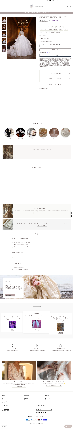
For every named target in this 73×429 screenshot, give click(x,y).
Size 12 (66, 27)
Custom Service (63, 9)
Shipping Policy (47, 395)
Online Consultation (18, 0)
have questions (55, 81)
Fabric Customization (55, 73)
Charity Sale (25, 402)
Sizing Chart (25, 396)
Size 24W (42, 32)
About (3, 0)
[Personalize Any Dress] (19, 370)
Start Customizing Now (19, 386)
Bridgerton (18, 9)
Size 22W (66, 29)
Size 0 (41, 27)
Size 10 (61, 27)
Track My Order (12, 0)
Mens (45, 9)
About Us (3, 395)
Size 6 (53, 27)
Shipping (40, 21)
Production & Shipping (55, 78)
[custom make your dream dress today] (54, 370)
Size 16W (50, 29)
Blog (2, 399)
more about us (10, 295)
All (6, 9)
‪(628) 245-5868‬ (6, 408)
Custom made (58, 32)
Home (56, 9)
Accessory (50, 9)
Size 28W (52, 32)
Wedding (11, 9)
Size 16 (46, 29)
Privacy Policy (47, 399)
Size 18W (55, 29)
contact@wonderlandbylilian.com (8, 407)
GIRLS (41, 9)
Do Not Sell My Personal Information (50, 401)
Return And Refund (47, 396)
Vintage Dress (26, 9)
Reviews (6, 0)
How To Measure (26, 398)
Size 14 (42, 29)
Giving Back (3, 402)
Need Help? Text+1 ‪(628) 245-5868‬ (27, 0)
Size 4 (49, 27)
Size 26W (47, 32)
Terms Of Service (47, 398)
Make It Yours (55, 71)
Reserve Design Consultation (53, 385)
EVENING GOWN (35, 9)
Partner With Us (4, 401)
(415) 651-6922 (7, 410)
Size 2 (45, 27)
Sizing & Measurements (55, 76)
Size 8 (57, 27)
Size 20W (60, 29)
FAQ (8, 0)
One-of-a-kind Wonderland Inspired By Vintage (36, 423)
